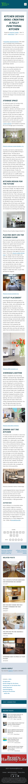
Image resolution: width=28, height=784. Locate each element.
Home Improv (16, 726)
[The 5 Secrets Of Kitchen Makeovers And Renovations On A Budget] (14, 569)
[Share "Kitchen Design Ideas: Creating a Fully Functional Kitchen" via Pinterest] (17, 532)
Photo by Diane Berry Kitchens (11, 425)
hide (10, 679)
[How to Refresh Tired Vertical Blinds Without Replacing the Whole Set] (5, 731)
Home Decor (11, 34)
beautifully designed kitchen (11, 41)
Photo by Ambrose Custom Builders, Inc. (13, 146)
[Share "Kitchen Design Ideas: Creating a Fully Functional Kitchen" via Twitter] (7, 532)
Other (15, 719)
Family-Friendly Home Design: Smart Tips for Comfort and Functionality (15, 748)
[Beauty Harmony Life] (14, 763)
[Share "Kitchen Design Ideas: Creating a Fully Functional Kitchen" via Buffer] (23, 532)
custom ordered (7, 123)
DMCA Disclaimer (12, 772)
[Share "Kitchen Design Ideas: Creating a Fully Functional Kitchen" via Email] (14, 535)
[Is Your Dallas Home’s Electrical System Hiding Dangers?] (5, 724)
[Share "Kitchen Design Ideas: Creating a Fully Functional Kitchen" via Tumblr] (14, 532)
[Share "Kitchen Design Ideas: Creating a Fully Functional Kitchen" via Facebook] (4, 532)
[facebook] (11, 776)
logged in (10, 670)
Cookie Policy (14, 774)
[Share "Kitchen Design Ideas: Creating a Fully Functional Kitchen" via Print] (17, 535)
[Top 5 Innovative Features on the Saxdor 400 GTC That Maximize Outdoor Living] (5, 716)
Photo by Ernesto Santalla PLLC (11, 293)
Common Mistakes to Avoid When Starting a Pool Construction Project (15, 739)
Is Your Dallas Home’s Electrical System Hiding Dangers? (16, 723)
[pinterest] (15, 776)
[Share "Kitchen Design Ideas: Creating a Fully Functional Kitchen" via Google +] (10, 532)
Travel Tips (19, 719)
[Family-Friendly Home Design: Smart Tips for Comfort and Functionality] (5, 747)
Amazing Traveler (14, 32)
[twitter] (13, 776)
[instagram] (18, 776)
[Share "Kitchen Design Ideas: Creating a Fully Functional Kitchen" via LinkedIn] (20, 532)
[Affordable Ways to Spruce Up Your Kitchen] (14, 646)
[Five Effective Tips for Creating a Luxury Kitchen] (14, 621)
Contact (4, 772)
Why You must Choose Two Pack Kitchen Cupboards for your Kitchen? (12, 606)
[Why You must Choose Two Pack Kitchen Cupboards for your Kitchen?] (14, 594)
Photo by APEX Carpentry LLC (10, 369)
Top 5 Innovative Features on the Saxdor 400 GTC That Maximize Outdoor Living (15, 716)
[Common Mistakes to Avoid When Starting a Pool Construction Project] (5, 739)
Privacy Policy (21, 772)
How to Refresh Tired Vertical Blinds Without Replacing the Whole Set (15, 731)
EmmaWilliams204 (16, 520)
